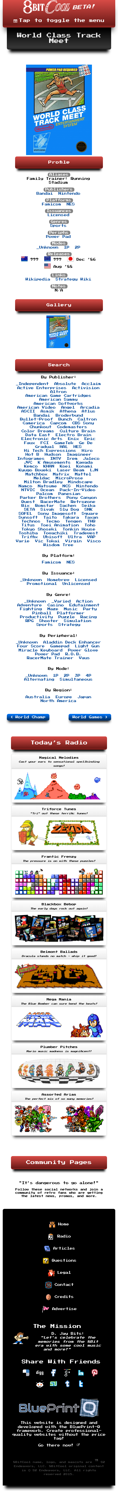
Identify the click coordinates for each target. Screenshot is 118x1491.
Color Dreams (37, 431)
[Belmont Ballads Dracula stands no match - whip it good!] (59, 993)
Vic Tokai (47, 541)
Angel (68, 407)
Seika (88, 505)
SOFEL (25, 513)
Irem (72, 458)
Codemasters (72, 427)
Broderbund (69, 415)
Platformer (71, 613)
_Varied (61, 601)
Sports (58, 225)
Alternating (39, 679)
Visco (94, 541)
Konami (84, 466)
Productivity (36, 617)
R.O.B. (73, 654)
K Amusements (54, 462)
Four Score (31, 646)
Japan (84, 697)
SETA (29, 509)
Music (71, 609)
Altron (58, 391)
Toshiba (28, 533)
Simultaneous (76, 679)
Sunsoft (28, 517)
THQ (91, 521)
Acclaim (91, 384)
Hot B (32, 454)
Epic (90, 439)
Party (90, 609)
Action (84, 601)
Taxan (91, 517)
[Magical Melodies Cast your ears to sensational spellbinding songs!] (59, 803)
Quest (28, 501)
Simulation (77, 621)
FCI (45, 443)
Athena (68, 411)
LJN (94, 470)
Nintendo (69, 193)
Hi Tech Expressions (50, 450)
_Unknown (47, 247)
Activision (86, 388)
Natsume (47, 486)
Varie (23, 541)
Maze (52, 609)
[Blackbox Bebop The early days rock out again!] (59, 946)
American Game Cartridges (58, 395)
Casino (55, 605)
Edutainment (84, 605)
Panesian (69, 494)
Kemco (31, 466)
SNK (89, 509)
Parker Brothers (40, 497)
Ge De (86, 443)
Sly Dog (69, 509)
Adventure (29, 605)
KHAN (48, 466)
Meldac (42, 478)
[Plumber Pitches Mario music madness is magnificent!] (59, 1088)
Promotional (42, 583)
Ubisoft (53, 537)
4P (88, 675)
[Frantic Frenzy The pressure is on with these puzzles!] (59, 898)
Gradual (44, 446)
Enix (73, 439)
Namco (25, 486)
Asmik (47, 411)
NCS (67, 486)
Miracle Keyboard (41, 650)
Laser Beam (71, 470)
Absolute (65, 384)
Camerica (34, 423)
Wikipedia (38, 279)
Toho (90, 525)
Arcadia (90, 407)
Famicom (51, 204)
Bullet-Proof (36, 419)
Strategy (69, 624)
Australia (38, 697)
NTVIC (28, 490)
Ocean (47, 490)
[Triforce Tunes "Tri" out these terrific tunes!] (59, 850)
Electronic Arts (42, 439)
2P (77, 247)
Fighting (31, 609)
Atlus (88, 411)
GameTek (64, 443)
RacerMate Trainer (50, 658)
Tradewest (86, 533)
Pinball (42, 613)
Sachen (68, 505)
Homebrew (58, 580)
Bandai (44, 193)
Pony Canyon (82, 497)
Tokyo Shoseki (39, 529)
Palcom (44, 494)
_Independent (32, 384)
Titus (28, 525)
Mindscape (80, 482)
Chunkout (41, 427)
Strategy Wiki (73, 279)
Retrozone (83, 501)
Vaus (84, 658)
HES (78, 446)
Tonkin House (79, 529)
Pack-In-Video (77, 490)
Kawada (84, 462)
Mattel (83, 474)
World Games (88, 717)
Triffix (29, 537)
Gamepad (59, 646)
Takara (71, 517)
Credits (63, 1296)
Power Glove (83, 650)
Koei (65, 466)
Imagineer (79, 454)
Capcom (58, 423)
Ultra (75, 537)
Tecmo (53, 521)
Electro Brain (73, 435)
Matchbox (36, 474)
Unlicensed (76, 583)
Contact (63, 1284)
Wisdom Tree (58, 545)
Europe (64, 697)
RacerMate (53, 501)
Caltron (87, 419)
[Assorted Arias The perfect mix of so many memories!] (59, 1136)
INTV (55, 458)
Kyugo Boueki (35, 470)
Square (90, 513)
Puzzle (66, 617)
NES (71, 204)
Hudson (53, 454)
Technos (31, 521)
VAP (91, 537)
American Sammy (58, 399)
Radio (63, 1236)
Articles (62, 1248)
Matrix (61, 474)
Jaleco (91, 458)
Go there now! (57, 1445)
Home (62, 1224)
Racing (88, 617)
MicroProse (69, 478)
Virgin (73, 541)
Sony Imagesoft (57, 513)
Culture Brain (77, 431)
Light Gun (87, 646)
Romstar (44, 505)
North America (58, 701)
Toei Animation (60, 525)
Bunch (65, 419)
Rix (25, 505)
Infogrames (31, 458)
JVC (28, 462)
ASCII (28, 411)
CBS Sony (83, 423)
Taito (50, 517)
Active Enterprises (42, 388)
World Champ (29, 717)
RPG (30, 621)
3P (77, 675)
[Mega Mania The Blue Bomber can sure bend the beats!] (59, 1041)
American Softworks (58, 403)
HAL (64, 446)
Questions (63, 1260)
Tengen (73, 521)
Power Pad (58, 236)
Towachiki (55, 533)
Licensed (58, 215)
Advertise (63, 1309)
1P (66, 247)
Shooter (48, 621)
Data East (38, 435)
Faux (29, 443)
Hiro (87, 450)
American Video (36, 407)
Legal (63, 1272)
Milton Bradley (43, 482)
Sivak (47, 509)
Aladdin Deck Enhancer (72, 642)
